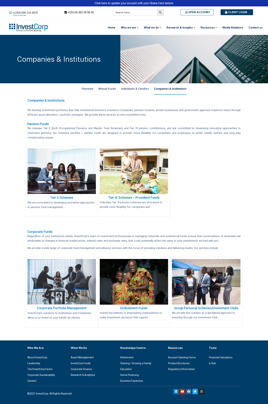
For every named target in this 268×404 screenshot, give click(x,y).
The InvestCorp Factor (40, 369)
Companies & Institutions (170, 88)
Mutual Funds (107, 88)
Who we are (128, 27)
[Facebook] (188, 391)
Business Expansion (131, 380)
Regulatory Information (181, 369)
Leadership (33, 363)
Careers (31, 380)
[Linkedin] (176, 391)
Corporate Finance (81, 369)
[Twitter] (195, 391)
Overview (87, 88)
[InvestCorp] (28, 28)
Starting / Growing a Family (135, 363)
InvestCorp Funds (81, 363)
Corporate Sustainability (41, 374)
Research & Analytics (83, 374)
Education (126, 369)
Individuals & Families (135, 88)
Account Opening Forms (182, 357)
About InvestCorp (37, 357)
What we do (151, 27)
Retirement (126, 357)
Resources (208, 27)
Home (111, 27)
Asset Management (82, 357)
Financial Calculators (220, 357)
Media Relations (232, 27)
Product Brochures (179, 363)
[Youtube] (182, 391)
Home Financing (129, 374)
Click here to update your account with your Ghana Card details (134, 3)
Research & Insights (180, 27)
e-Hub (212, 363)
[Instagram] (201, 391)
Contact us (255, 27)
